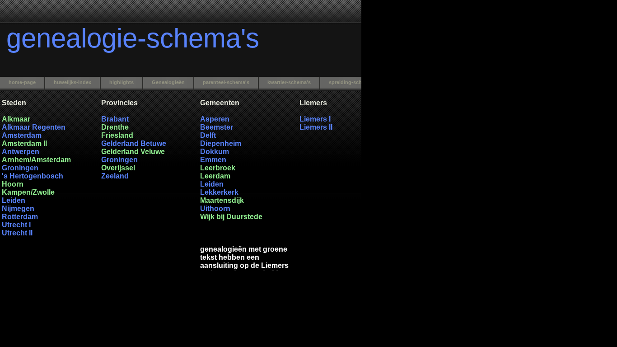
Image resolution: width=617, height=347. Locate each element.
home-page (22, 82)
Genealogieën (168, 82)
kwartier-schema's (289, 82)
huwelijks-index (72, 82)
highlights (121, 82)
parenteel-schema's (226, 82)
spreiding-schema (350, 82)
